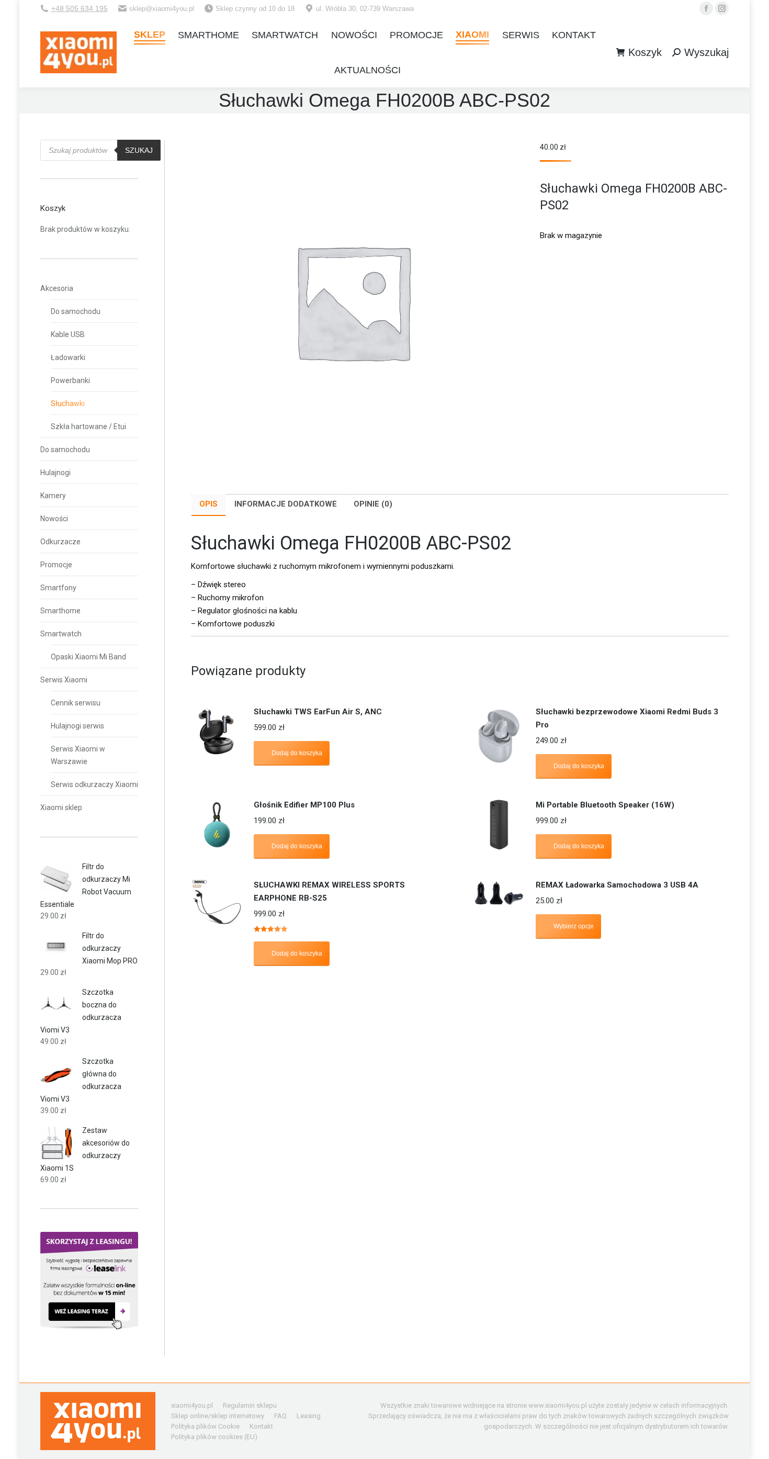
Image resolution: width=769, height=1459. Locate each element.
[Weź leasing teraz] (89, 1327)
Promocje (56, 564)
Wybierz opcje (573, 926)
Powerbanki (70, 380)
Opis (208, 504)
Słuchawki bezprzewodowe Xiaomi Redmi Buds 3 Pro (627, 718)
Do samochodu (75, 311)
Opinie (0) (373, 504)
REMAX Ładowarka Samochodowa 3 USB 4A (617, 885)
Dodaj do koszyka (297, 753)
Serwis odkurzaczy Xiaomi (94, 784)
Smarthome (60, 611)
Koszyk (645, 52)
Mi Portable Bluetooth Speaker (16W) (605, 805)
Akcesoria (56, 288)
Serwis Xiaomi (63, 680)
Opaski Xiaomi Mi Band (88, 657)
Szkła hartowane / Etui (88, 426)
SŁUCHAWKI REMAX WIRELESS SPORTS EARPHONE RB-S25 (329, 891)
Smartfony (58, 587)
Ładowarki (68, 357)
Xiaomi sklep (61, 807)
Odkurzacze (60, 541)
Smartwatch (61, 634)
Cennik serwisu (75, 703)
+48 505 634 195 (79, 8)
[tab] (208, 505)
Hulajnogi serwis (77, 726)
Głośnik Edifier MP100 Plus (304, 805)
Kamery (53, 495)
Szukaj (139, 150)
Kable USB (68, 334)
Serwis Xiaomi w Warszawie (78, 755)
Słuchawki (68, 403)
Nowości (54, 518)
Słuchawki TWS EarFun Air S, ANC (318, 711)
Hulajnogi (55, 472)
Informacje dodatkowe (285, 504)
